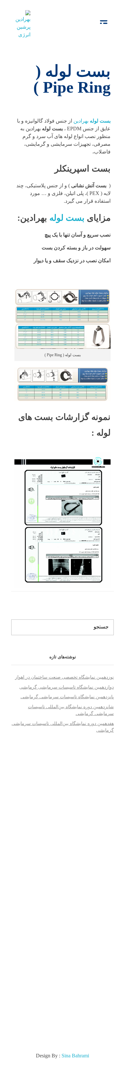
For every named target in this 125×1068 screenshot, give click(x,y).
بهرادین (92, 121)
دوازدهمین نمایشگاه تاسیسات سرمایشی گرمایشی (66, 687)
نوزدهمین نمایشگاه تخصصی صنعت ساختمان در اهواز (64, 677)
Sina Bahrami (75, 1055)
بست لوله (68, 218)
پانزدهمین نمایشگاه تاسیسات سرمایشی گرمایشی (67, 696)
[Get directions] (34, 899)
